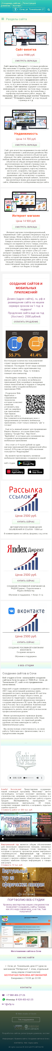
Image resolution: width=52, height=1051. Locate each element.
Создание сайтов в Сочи (38, 1039)
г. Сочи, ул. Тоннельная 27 (30, 9)
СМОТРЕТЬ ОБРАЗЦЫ (26, 61)
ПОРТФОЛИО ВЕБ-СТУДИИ (26, 899)
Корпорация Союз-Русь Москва (25, 931)
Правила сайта (20, 1039)
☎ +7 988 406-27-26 (13, 995)
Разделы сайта (15, 19)
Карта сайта (33, 1043)
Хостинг (17, 5)
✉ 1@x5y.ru (8, 1004)
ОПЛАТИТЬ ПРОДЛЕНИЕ (26, 322)
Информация (8, 1039)
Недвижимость (26, 133)
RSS (26, 1043)
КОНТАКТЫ (18, 1043)
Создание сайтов (11, 3)
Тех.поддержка (26, 1019)
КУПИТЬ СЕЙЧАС (26, 522)
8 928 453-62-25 (24, 999)
